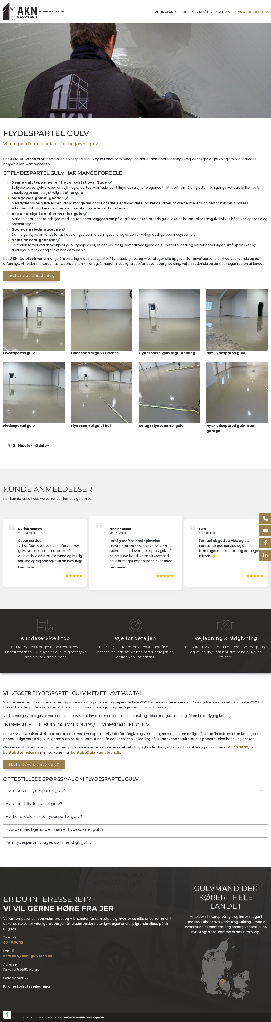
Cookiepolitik (95, 1017)
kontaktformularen (21, 752)
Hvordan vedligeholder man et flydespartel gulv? (54, 829)
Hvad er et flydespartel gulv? (33, 803)
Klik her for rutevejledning (26, 986)
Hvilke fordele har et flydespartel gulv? (43, 816)
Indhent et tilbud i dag (32, 275)
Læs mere (26, 567)
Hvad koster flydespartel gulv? (35, 790)
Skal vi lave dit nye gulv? (34, 764)
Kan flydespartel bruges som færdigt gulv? (48, 842)
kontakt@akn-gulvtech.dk (95, 752)
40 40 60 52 (238, 747)
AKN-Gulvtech (23, 159)
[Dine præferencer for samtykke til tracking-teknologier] (7, 1015)
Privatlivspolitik (74, 1017)
